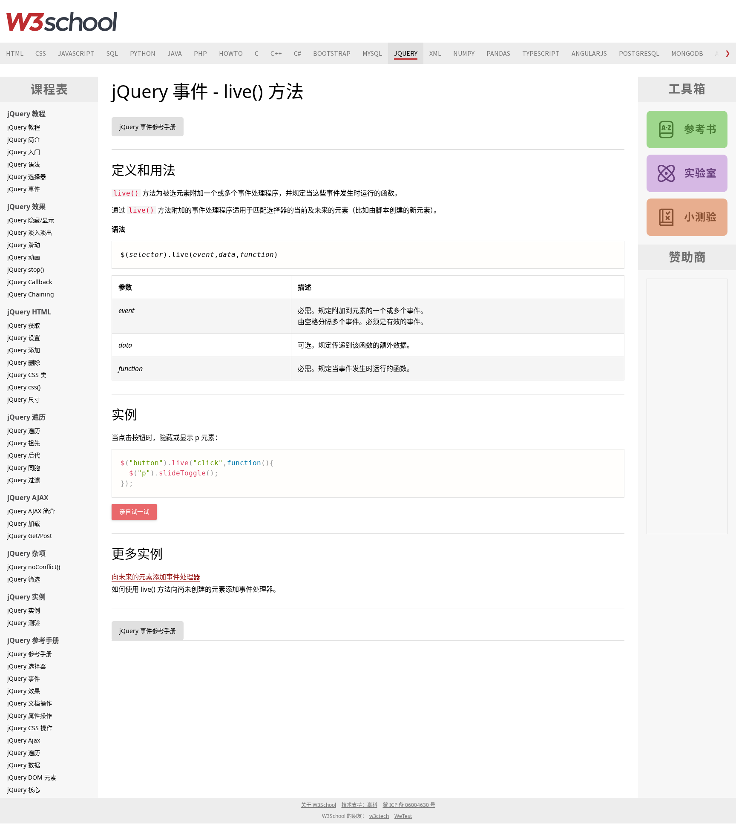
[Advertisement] (367, 710)
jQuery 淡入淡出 (29, 232)
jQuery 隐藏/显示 (30, 220)
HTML (14, 53)
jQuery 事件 (23, 189)
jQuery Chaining (30, 294)
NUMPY (463, 53)
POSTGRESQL (639, 53)
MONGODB (687, 53)
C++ (276, 53)
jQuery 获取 (23, 325)
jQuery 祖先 (23, 443)
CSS (40, 53)
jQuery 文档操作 (29, 703)
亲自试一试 (134, 512)
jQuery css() (23, 387)
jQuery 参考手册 (29, 654)
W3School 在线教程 (61, 21)
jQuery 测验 (23, 623)
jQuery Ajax (23, 740)
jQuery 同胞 (23, 468)
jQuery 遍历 (23, 430)
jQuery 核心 (23, 790)
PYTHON (142, 53)
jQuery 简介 (23, 139)
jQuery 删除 (23, 362)
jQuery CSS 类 (26, 375)
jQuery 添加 (23, 350)
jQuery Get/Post (29, 536)
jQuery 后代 (23, 455)
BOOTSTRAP (332, 53)
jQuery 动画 (23, 257)
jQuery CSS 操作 (29, 728)
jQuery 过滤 (23, 480)
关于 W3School (318, 805)
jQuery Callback (29, 282)
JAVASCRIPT (76, 53)
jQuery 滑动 (23, 245)
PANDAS (498, 53)
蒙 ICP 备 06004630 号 (409, 805)
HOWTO (231, 53)
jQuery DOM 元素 (31, 777)
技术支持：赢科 (359, 805)
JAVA (174, 53)
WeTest (403, 816)
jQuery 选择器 (26, 177)
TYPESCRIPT (541, 53)
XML (435, 53)
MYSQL (372, 53)
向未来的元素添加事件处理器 (156, 577)
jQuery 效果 (23, 691)
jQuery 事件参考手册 (147, 127)
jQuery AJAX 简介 (31, 511)
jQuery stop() (25, 269)
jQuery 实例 (23, 610)
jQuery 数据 (23, 765)
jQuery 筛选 (23, 579)
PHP (200, 53)
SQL (112, 53)
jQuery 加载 (23, 523)
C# (297, 53)
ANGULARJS (589, 53)
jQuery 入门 (23, 152)
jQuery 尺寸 (23, 399)
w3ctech (379, 816)
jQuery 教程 (23, 127)
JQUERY (405, 53)
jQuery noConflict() (33, 567)
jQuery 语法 (23, 164)
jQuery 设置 (23, 338)
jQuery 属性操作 (29, 715)
